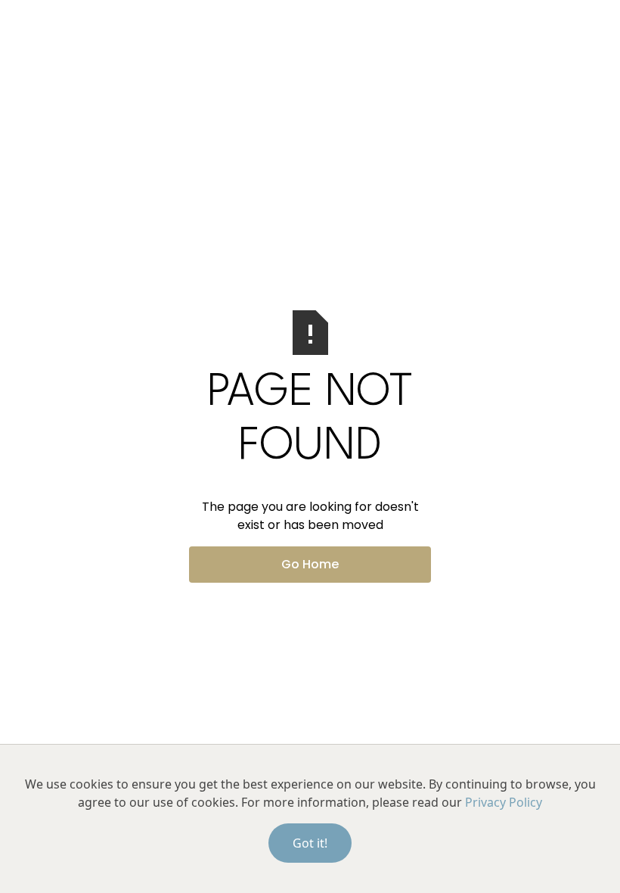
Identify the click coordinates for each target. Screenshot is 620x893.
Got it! (310, 843)
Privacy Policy (503, 802)
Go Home (310, 564)
